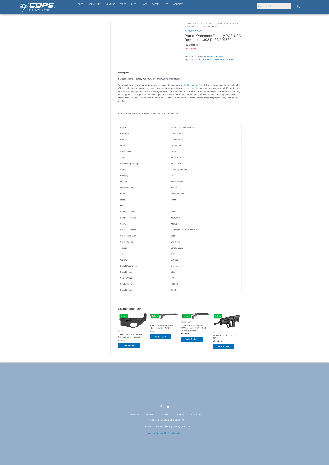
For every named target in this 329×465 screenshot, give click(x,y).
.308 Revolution (191, 85)
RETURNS (164, 414)
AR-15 (212, 23)
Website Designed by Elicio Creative (164, 433)
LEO (166, 4)
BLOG (133, 4)
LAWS (144, 4)
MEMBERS (110, 4)
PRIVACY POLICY (179, 414)
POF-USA (233, 59)
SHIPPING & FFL (149, 414)
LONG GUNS (203, 23)
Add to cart (129, 345)
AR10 (204, 59)
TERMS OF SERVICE (195, 414)
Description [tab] (123, 72)
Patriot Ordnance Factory (217, 59)
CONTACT (178, 4)
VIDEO (123, 4)
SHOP (80, 4)
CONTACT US (134, 414)
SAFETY (155, 4)
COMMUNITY (94, 4)
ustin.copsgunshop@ (170, 426)
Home (187, 23)
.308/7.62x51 (195, 59)
